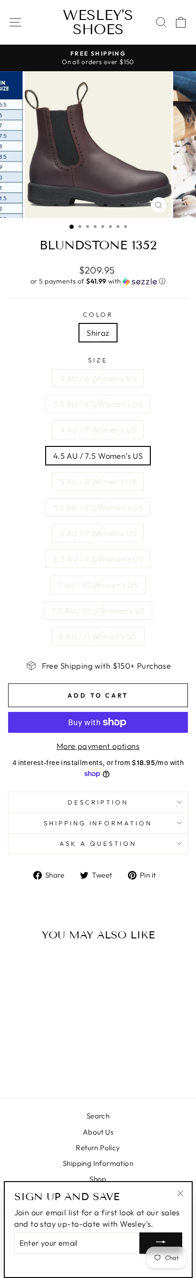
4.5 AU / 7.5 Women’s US (98, 456)
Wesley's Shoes (98, 22)
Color (98, 314)
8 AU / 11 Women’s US (98, 636)
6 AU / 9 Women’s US (98, 533)
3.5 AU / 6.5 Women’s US (98, 404)
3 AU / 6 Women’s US (98, 378)
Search (98, 1115)
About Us (98, 1131)
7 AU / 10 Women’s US (98, 585)
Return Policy (98, 1147)
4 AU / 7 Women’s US (98, 430)
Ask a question (98, 843)
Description (98, 802)
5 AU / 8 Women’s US (98, 481)
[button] (98, 281)
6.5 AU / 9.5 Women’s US (98, 559)
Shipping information (98, 823)
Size (98, 360)
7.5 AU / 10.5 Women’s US (98, 610)
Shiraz (98, 333)
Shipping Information (98, 1163)
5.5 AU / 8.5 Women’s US (98, 507)
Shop (98, 1178)
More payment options (98, 746)
